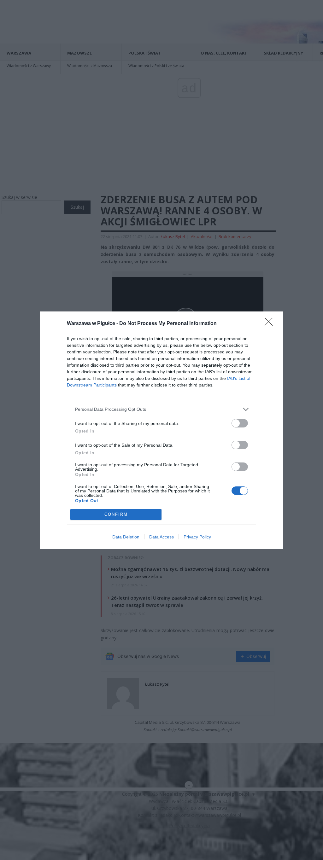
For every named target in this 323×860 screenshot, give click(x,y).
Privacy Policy (197, 536)
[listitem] (161, 409)
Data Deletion (125, 536)
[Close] (271, 324)
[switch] (240, 423)
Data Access (161, 536)
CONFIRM (116, 514)
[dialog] (161, 430)
